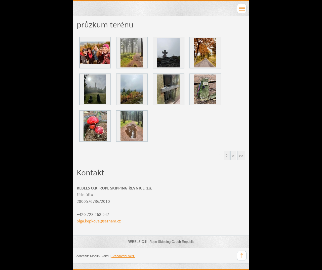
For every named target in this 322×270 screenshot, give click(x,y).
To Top (242, 255)
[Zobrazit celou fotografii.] (95, 52)
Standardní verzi (123, 256)
